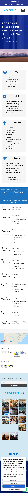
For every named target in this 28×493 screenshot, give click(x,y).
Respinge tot (14, 483)
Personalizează (13, 480)
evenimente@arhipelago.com (15, 4)
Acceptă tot (13, 486)
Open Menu (23, 10)
